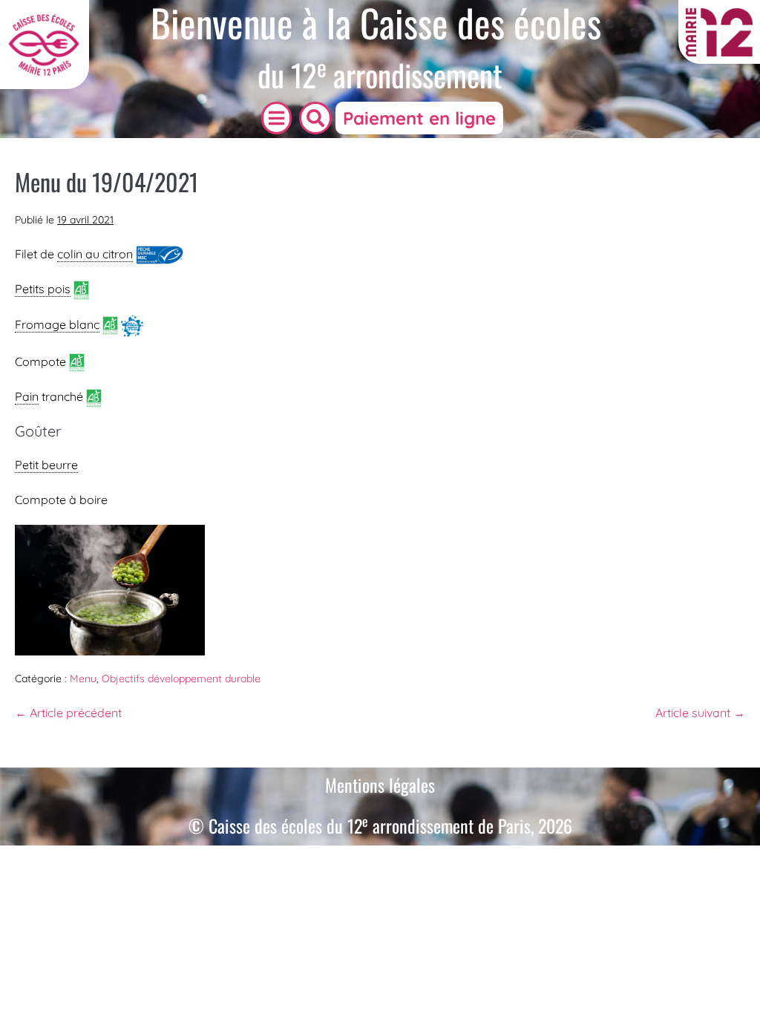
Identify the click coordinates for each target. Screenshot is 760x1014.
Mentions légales (380, 784)
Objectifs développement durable (181, 678)
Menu (83, 678)
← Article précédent (68, 712)
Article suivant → (700, 712)
